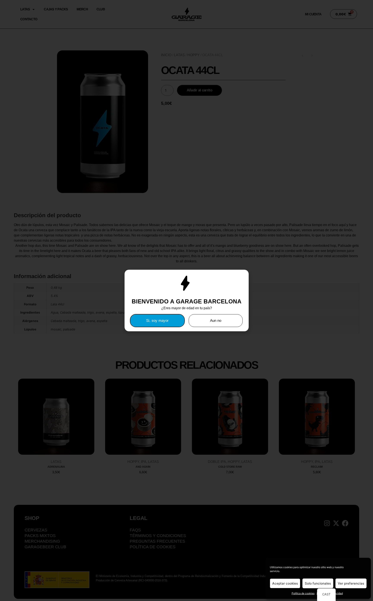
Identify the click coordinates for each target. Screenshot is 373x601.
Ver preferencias (351, 583)
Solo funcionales (318, 583)
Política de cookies (303, 593)
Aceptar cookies (285, 583)
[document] (186, 300)
